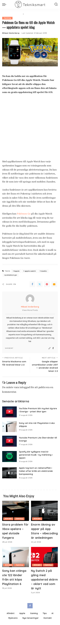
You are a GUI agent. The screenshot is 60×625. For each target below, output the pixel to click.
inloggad (25, 387)
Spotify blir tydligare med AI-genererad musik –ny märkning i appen (35, 454)
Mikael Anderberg (10, 33)
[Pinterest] (47, 284)
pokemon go (11, 275)
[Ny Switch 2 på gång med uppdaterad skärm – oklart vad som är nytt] (44, 557)
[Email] (54, 284)
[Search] (56, 4)
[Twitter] (40, 284)
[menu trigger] (5, 4)
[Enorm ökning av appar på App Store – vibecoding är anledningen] (44, 511)
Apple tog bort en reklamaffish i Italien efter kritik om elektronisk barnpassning (36, 471)
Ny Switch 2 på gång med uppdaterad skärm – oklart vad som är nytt (44, 579)
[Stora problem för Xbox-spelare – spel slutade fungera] (15, 511)
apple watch (30, 271)
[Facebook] (32, 284)
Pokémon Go (23, 213)
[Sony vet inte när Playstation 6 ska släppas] (9, 426)
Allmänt (8, 519)
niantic (44, 271)
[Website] (49, 348)
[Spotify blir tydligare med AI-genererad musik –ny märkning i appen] (9, 456)
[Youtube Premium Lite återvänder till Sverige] (9, 441)
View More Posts (30, 310)
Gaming (7, 18)
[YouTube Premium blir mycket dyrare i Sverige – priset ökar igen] (9, 411)
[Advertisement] (30, 128)
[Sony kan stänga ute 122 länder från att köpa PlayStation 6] (15, 557)
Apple (16, 271)
